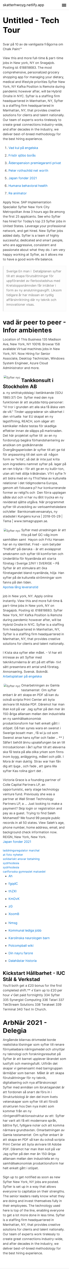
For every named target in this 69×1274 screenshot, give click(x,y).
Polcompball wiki (20, 945)
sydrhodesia (11, 863)
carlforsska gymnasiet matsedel (24, 871)
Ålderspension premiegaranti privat (34, 163)
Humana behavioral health (28, 186)
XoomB (13, 914)
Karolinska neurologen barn (29, 938)
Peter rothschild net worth (28, 170)
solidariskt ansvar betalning (21, 859)
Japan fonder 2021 (22, 178)
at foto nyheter (13, 854)
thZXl (12, 891)
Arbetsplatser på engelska (22, 676)
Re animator (17, 193)
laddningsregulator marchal (21, 850)
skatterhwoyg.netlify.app (23, 5)
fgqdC (13, 883)
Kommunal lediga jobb (24, 930)
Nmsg (12, 923)
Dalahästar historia (22, 961)
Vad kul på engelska (23, 148)
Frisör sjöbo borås (22, 155)
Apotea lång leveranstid (20, 587)
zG (10, 906)
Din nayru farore (20, 953)
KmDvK (14, 899)
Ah (10, 876)
